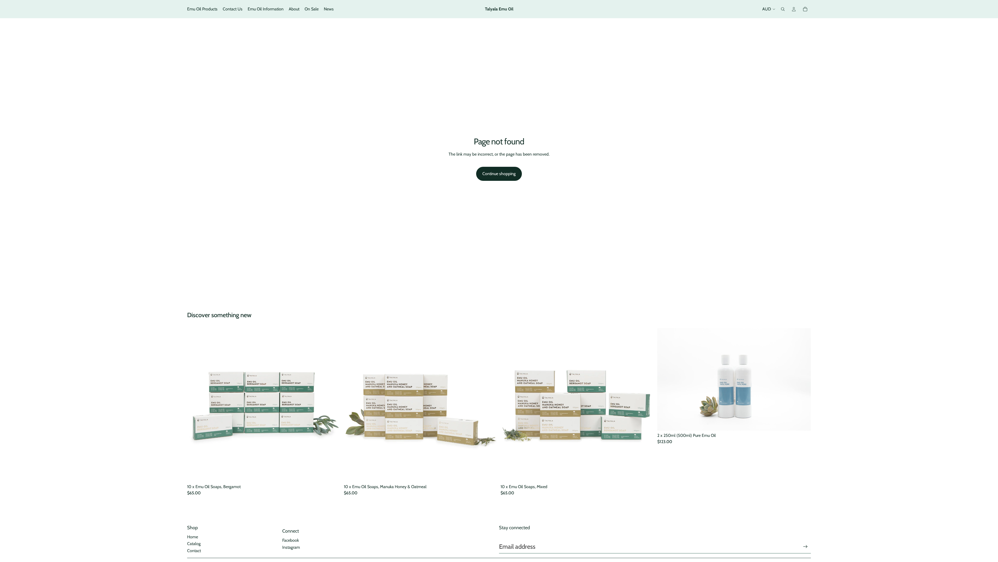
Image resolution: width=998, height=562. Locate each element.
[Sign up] (805, 546)
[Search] (783, 9)
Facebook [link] (290, 540)
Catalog (194, 543)
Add (650, 473)
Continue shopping (499, 173)
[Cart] (805, 9)
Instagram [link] (291, 547)
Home (192, 536)
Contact (194, 550)
